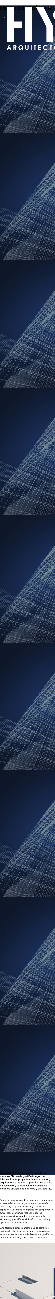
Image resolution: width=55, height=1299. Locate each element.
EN (11, 10)
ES (11, 8)
